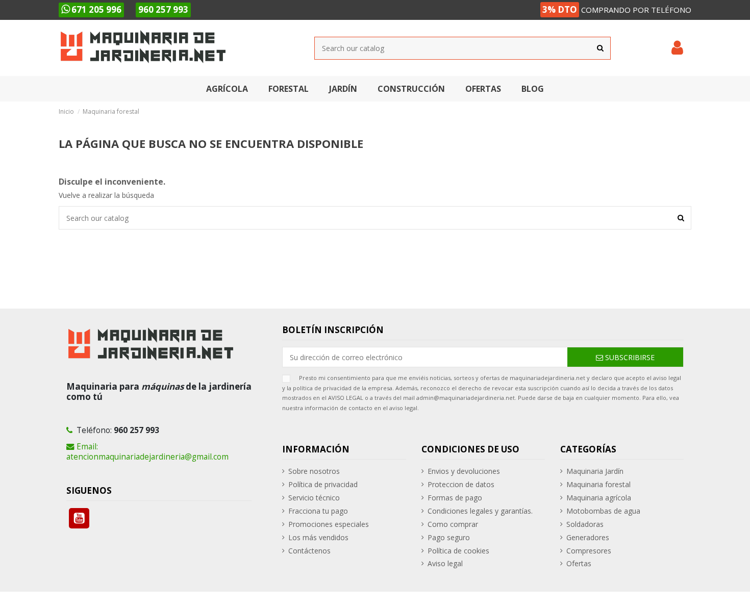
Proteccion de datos (461, 484)
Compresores (588, 550)
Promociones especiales (328, 524)
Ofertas (578, 563)
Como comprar (453, 524)
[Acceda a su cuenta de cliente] (677, 48)
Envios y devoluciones (464, 471)
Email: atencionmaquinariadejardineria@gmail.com (147, 451)
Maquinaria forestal (598, 484)
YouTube (79, 518)
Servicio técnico (314, 497)
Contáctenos (309, 550)
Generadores (587, 537)
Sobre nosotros (314, 471)
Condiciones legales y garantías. (480, 511)
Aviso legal (445, 563)
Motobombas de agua (603, 511)
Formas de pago (455, 497)
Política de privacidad (323, 484)
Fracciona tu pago (318, 511)
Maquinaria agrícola (598, 497)
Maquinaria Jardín (594, 471)
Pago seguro (449, 537)
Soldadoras (585, 524)
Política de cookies (458, 550)
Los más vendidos (318, 537)
